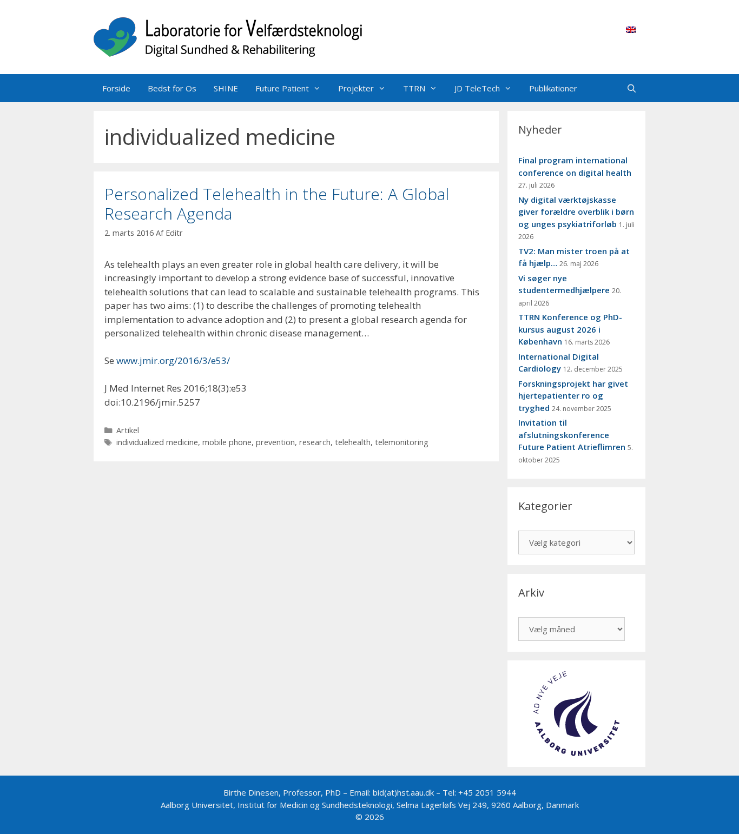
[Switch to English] (631, 29)
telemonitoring (401, 442)
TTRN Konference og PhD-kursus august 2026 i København (570, 329)
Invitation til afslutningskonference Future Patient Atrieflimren (571, 434)
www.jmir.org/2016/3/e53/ (173, 360)
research (315, 442)
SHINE (226, 88)
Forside (116, 88)
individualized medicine (157, 442)
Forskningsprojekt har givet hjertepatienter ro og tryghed (573, 395)
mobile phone (227, 442)
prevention (275, 442)
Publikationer (553, 88)
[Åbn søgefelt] (631, 88)
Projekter (356, 88)
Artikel (127, 430)
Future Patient (282, 88)
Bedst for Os (172, 88)
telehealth (353, 442)
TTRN (414, 88)
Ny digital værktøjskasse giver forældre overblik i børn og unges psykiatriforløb (576, 211)
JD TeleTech (477, 88)
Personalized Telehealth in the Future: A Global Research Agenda (276, 203)
